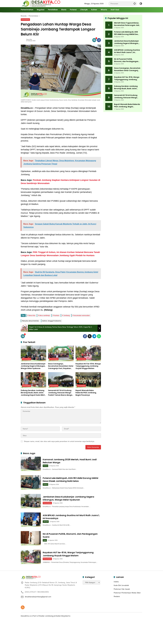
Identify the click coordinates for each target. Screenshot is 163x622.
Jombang (66, 315)
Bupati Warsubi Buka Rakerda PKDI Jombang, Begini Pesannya (86, 392)
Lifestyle (45, 521)
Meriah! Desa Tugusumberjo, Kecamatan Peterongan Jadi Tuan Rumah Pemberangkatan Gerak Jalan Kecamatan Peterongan (126, 24)
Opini (44, 540)
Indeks (116, 582)
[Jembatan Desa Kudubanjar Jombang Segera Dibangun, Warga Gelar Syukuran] (33, 353)
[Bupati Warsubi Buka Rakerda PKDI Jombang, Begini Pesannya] (88, 380)
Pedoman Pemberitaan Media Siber (127, 593)
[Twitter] (90, 336)
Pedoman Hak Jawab (122, 589)
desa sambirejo (44, 315)
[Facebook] (85, 336)
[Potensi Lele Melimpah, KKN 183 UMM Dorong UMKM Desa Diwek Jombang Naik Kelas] (31, 482)
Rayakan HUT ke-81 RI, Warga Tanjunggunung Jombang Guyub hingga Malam (88, 366)
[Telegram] (94, 336)
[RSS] (23, 607)
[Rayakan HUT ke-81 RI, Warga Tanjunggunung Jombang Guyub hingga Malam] (88, 353)
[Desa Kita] (41, 3)
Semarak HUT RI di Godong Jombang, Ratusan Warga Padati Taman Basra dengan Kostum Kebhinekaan (60, 392)
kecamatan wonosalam (82, 315)
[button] (134, 3)
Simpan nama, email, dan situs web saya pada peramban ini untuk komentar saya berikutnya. (59, 441)
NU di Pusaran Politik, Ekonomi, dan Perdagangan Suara (126, 60)
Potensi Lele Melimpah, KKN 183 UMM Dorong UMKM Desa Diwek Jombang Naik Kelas (70, 480)
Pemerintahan (25, 19)
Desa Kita (29, 39)
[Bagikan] (99, 40)
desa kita (32, 315)
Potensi (45, 465)
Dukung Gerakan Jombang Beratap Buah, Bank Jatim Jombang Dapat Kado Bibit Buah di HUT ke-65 (33, 392)
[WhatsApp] (99, 336)
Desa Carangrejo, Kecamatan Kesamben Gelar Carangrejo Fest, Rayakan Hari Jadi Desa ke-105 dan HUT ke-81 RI (60, 366)
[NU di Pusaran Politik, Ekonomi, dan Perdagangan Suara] (31, 538)
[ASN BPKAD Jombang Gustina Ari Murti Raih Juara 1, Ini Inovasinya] (31, 520)
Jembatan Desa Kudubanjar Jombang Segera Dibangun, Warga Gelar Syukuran (33, 366)
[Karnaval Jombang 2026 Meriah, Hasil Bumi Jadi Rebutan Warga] (31, 464)
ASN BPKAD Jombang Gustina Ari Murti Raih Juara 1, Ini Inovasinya (127, 51)
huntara (56, 315)
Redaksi (117, 596)
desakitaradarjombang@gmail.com (38, 597)
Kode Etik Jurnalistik (121, 585)
